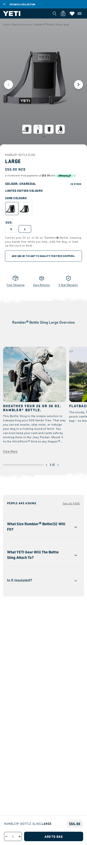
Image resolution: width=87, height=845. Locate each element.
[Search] (54, 13)
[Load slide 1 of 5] (26, 129)
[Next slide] (78, 84)
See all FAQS (71, 503)
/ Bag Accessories (21, 24)
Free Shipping (15, 285)
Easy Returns (41, 285)
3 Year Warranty (68, 285)
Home (6, 24)
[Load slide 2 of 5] (37, 129)
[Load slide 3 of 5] (49, 129)
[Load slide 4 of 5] (60, 129)
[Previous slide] (8, 84)
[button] (79, 13)
